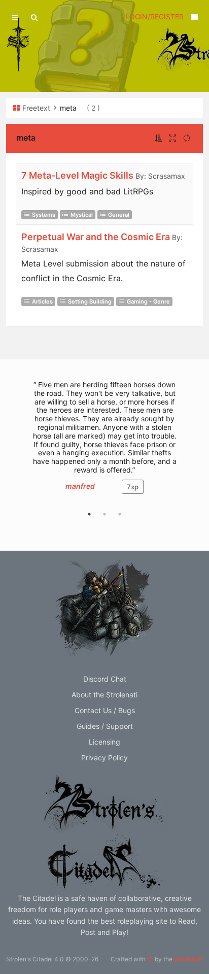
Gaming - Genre (148, 301)
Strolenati (188, 959)
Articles (42, 301)
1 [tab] (89, 514)
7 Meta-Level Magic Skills (77, 175)
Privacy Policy (104, 757)
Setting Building (90, 301)
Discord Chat (104, 679)
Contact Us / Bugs (105, 710)
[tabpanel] (104, 442)
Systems (43, 214)
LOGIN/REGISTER (154, 16)
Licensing (104, 741)
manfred (80, 486)
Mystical (82, 214)
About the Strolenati (104, 694)
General (118, 214)
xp (132, 487)
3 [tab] (120, 514)
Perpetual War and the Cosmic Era (95, 236)
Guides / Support (105, 726)
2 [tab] (104, 514)
